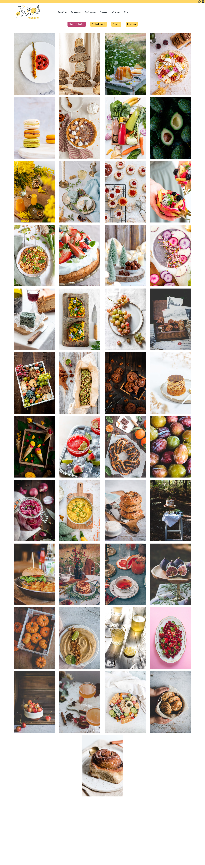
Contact (103, 12)
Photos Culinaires (76, 24)
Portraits (116, 24)
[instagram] (199, 1)
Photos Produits (98, 24)
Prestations (75, 12)
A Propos (115, 12)
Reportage (131, 24)
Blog (126, 12)
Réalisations (90, 12)
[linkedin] (203, 1)
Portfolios (62, 12)
